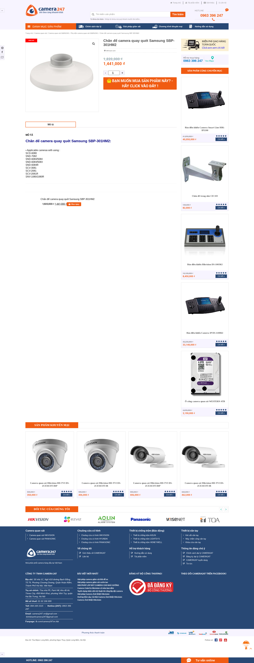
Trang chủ (29, 33)
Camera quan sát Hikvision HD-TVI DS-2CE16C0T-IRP (152, 484)
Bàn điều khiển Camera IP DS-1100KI (205, 333)
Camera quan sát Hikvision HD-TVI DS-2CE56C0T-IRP (49, 484)
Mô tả (51, 124)
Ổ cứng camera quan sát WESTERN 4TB (205, 401)
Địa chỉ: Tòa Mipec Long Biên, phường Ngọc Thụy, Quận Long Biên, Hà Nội (55, 640)
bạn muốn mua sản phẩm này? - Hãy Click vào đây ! (142, 83)
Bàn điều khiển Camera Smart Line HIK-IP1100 (205, 129)
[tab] (50, 124)
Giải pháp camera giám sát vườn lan (92, 582)
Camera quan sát (40, 33)
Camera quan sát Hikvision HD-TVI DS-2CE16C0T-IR (204, 484)
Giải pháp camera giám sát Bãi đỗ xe (92, 579)
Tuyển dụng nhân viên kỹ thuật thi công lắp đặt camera (100, 591)
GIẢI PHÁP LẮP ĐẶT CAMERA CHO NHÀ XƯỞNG (98, 585)
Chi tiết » (221, 139)
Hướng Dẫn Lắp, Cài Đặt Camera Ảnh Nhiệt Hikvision (99, 597)
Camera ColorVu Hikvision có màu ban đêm (95, 588)
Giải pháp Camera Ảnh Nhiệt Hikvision (93, 594)
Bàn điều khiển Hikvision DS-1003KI (205, 264)
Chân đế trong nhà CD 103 (205, 196)
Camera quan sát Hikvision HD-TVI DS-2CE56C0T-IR (101, 484)
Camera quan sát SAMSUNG (58, 33)
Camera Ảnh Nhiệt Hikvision (89, 600)
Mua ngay (75, 204)
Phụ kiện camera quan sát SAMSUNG (84, 33)
